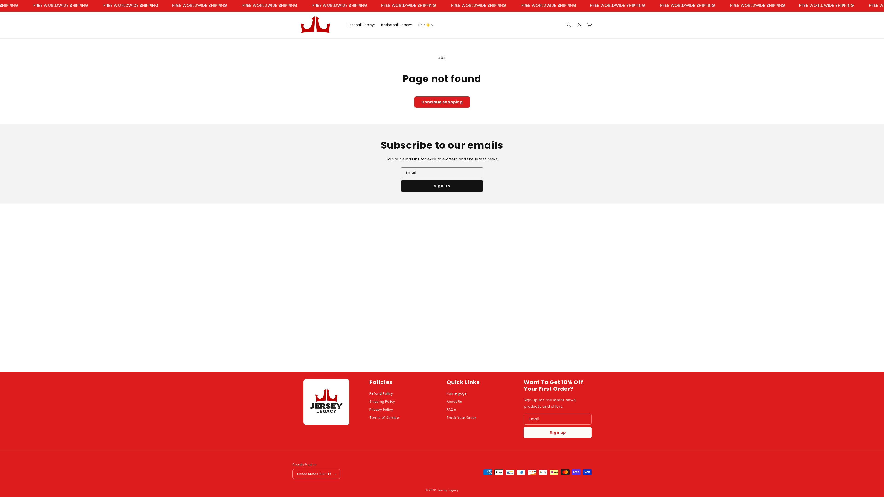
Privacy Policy (381, 409)
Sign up (442, 186)
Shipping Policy (382, 401)
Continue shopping (442, 102)
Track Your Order (461, 417)
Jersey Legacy (448, 490)
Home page (457, 393)
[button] (426, 25)
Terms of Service (384, 417)
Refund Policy (381, 393)
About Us (454, 401)
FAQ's (451, 409)
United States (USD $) (314, 474)
